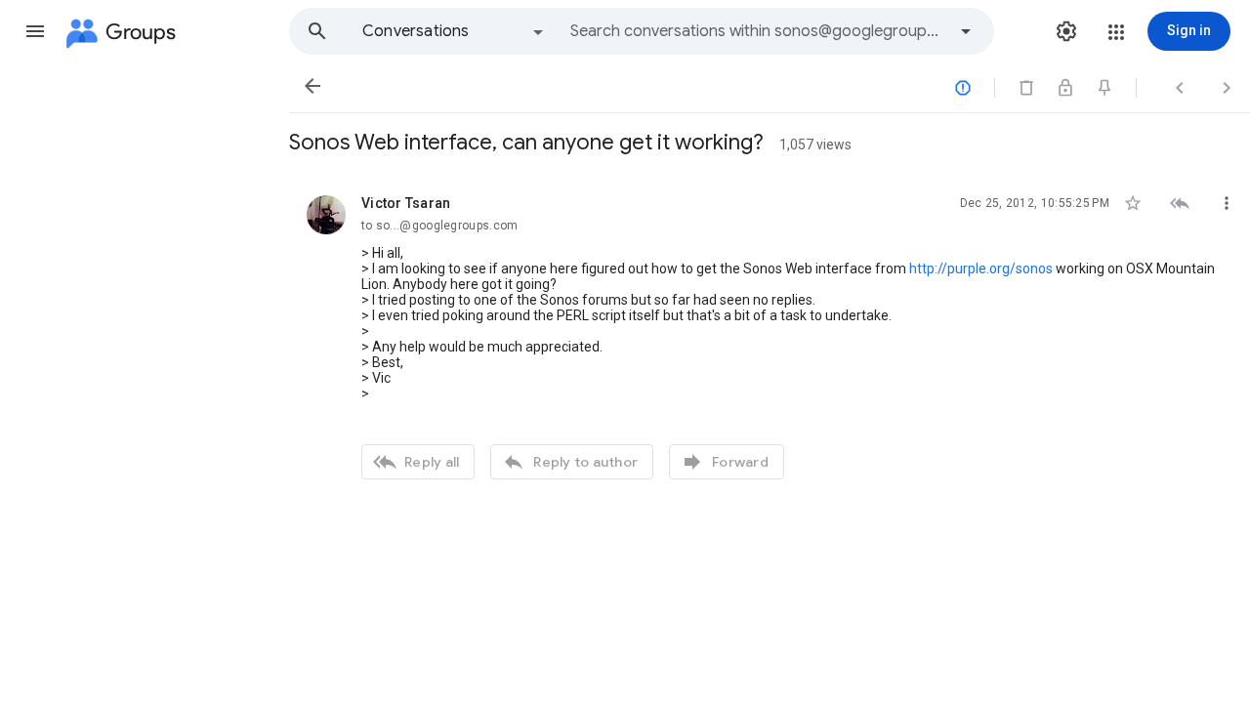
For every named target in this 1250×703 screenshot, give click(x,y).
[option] (454, 31)
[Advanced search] (965, 31)
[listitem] (769, 335)
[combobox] (757, 31)
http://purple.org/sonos (981, 268)
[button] (35, 31)
